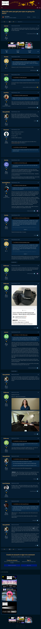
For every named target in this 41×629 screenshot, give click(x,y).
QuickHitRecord (6, 183)
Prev (4, 21)
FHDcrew (34, 33)
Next (13, 21)
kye (35, 491)
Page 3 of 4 (20, 21)
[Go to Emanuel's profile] (6, 134)
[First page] (2, 21)
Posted (15, 25)
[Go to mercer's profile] (6, 30)
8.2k (7, 512)
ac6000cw (27, 87)
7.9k (6, 37)
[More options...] (38, 25)
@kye (33, 528)
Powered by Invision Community (20, 627)
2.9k (7, 123)
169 (6, 171)
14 (6, 494)
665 (6, 294)
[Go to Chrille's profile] (6, 164)
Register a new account (12, 565)
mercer (6, 26)
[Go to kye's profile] (6, 505)
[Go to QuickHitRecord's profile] (6, 188)
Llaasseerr (24, 95)
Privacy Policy (22, 625)
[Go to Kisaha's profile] (6, 61)
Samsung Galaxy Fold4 (15, 142)
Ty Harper (7, 16)
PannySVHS (30, 107)
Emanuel (24, 87)
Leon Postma (6, 483)
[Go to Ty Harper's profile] (3, 17)
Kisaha (31, 33)
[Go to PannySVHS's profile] (6, 116)
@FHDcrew (14, 472)
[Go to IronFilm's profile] (6, 97)
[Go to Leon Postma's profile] (6, 487)
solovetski (30, 87)
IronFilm (31, 70)
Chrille (6, 160)
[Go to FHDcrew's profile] (6, 270)
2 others (35, 87)
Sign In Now (29, 565)
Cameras (14, 17)
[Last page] (16, 21)
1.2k (6, 195)
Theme (17, 625)
